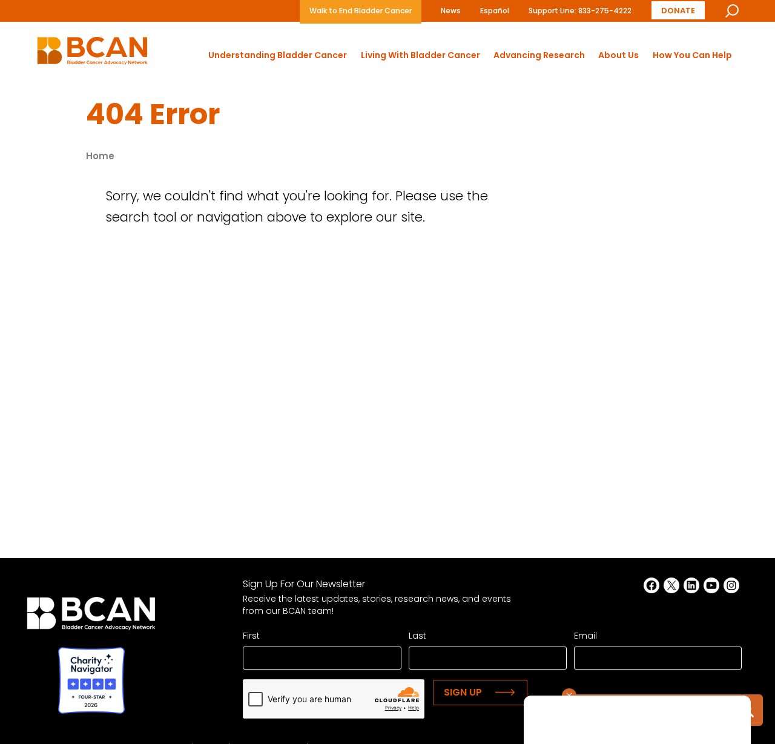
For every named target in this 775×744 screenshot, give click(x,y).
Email (585, 636)
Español (494, 10)
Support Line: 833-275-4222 (580, 10)
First (251, 636)
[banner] (92, 54)
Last (417, 636)
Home (100, 156)
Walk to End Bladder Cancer (360, 10)
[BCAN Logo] (91, 616)
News (451, 10)
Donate (678, 10)
